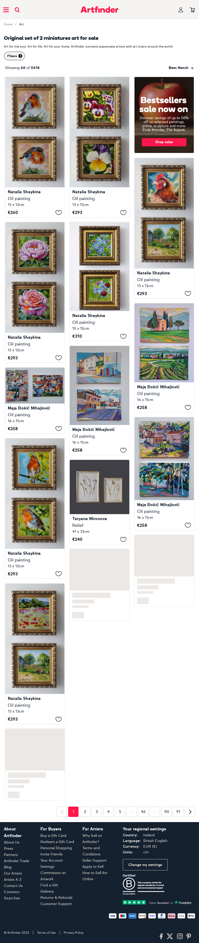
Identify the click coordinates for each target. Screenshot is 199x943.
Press (8, 848)
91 (178, 811)
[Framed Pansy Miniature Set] (99, 147)
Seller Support (94, 860)
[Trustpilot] (157, 901)
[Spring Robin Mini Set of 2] (35, 508)
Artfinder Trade (16, 861)
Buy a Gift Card (53, 835)
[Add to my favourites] (58, 212)
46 (143, 811)
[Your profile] (180, 9)
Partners (11, 855)
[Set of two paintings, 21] (35, 400)
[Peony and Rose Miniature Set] (35, 292)
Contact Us (13, 886)
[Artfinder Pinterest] (189, 936)
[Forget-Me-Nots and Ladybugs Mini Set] (99, 281)
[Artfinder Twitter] (170, 936)
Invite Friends (51, 854)
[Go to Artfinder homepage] (99, 9)
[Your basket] (192, 10)
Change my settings (145, 865)
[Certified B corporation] (143, 884)
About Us (11, 842)
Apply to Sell (92, 866)
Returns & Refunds (56, 897)
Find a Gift (49, 885)
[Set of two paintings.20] (164, 473)
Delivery (47, 891)
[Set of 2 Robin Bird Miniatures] (35, 147)
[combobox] (181, 68)
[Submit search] (17, 9)
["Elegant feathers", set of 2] (99, 502)
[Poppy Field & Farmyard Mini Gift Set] (35, 654)
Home (8, 24)
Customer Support (56, 904)
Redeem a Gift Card (57, 842)
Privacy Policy (73, 932)
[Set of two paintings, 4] (99, 400)
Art (21, 24)
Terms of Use (46, 932)
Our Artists (13, 873)
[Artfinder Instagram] (180, 936)
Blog (8, 867)
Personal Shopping (56, 848)
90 (166, 811)
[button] (181, 68)
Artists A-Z (13, 879)
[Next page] (190, 812)
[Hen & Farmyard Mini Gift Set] (164, 228)
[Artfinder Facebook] (161, 936)
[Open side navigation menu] (6, 9)
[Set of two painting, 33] (164, 357)
